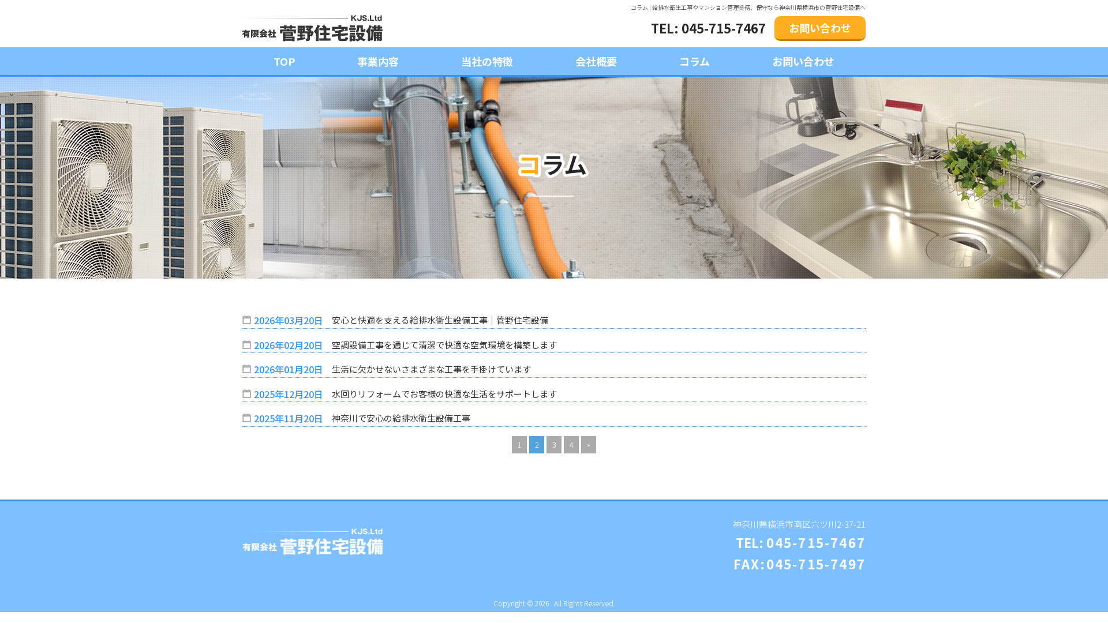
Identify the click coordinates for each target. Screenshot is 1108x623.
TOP (284, 61)
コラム (694, 61)
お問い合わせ (820, 27)
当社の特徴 (487, 61)
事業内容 (378, 61)
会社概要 (596, 61)
